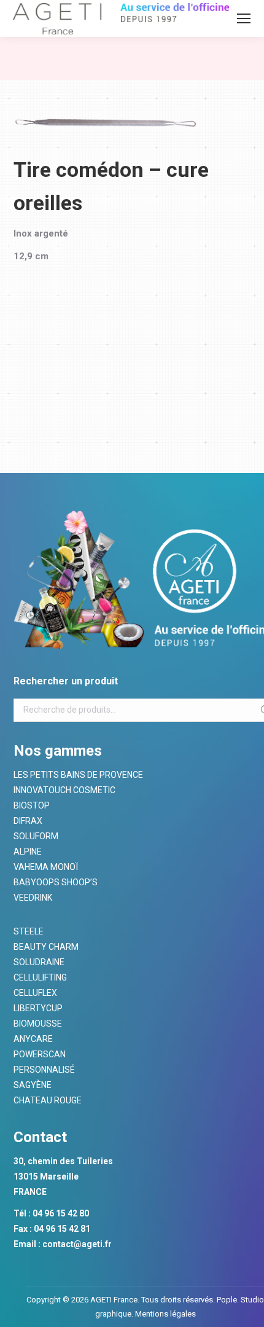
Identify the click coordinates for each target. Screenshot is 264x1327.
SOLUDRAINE (39, 962)
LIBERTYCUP (38, 1008)
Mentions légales (164, 1313)
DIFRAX (28, 821)
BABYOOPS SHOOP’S (56, 882)
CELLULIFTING (40, 977)
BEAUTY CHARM (46, 947)
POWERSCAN (40, 1054)
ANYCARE (33, 1039)
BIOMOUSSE (38, 1023)
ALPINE (28, 851)
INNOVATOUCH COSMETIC (64, 790)
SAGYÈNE (33, 1085)
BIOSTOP (32, 805)
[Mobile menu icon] (244, 18)
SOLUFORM (36, 836)
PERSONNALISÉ (44, 1070)
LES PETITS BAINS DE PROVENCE (78, 775)
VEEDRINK (33, 897)
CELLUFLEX (35, 993)
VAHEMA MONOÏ (46, 867)
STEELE (29, 931)
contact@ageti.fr (77, 1244)
